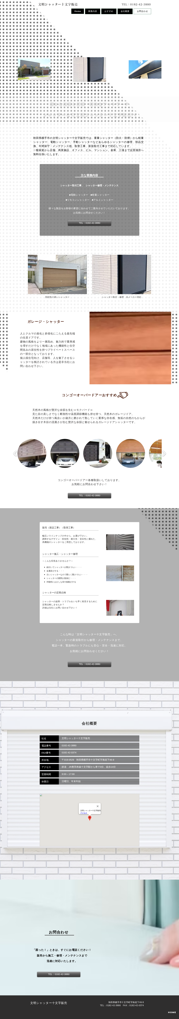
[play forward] (164, 453)
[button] (31, 453)
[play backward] (15, 453)
